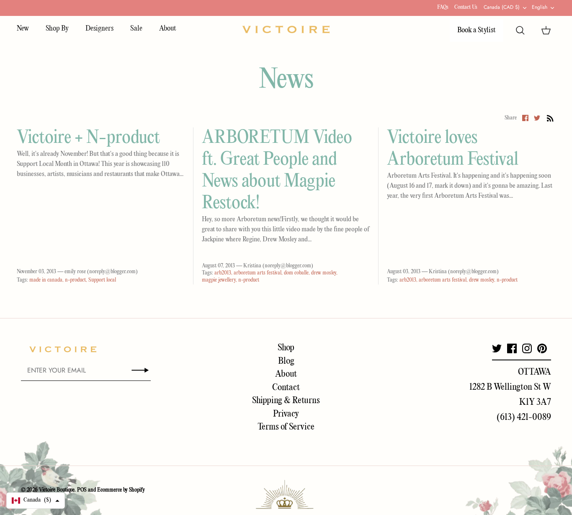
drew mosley (323, 273)
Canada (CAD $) (502, 7)
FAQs (442, 7)
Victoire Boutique (57, 490)
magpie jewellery (219, 280)
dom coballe (296, 273)
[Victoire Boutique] (286, 29)
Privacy (286, 414)
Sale (136, 29)
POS (82, 490)
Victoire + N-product (88, 138)
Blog (286, 361)
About (167, 29)
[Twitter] (497, 348)
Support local (102, 280)
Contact (286, 388)
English (539, 7)
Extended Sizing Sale (230, 9)
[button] (35, 500)
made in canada (45, 280)
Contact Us (465, 7)
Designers (99, 29)
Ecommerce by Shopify (121, 490)
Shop (286, 348)
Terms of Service (286, 427)
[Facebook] (512, 348)
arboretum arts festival (257, 273)
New (23, 29)
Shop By (57, 29)
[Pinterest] (542, 348)
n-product (75, 280)
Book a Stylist (476, 30)
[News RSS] (550, 118)
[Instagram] (527, 348)
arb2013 (222, 273)
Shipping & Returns (286, 401)
